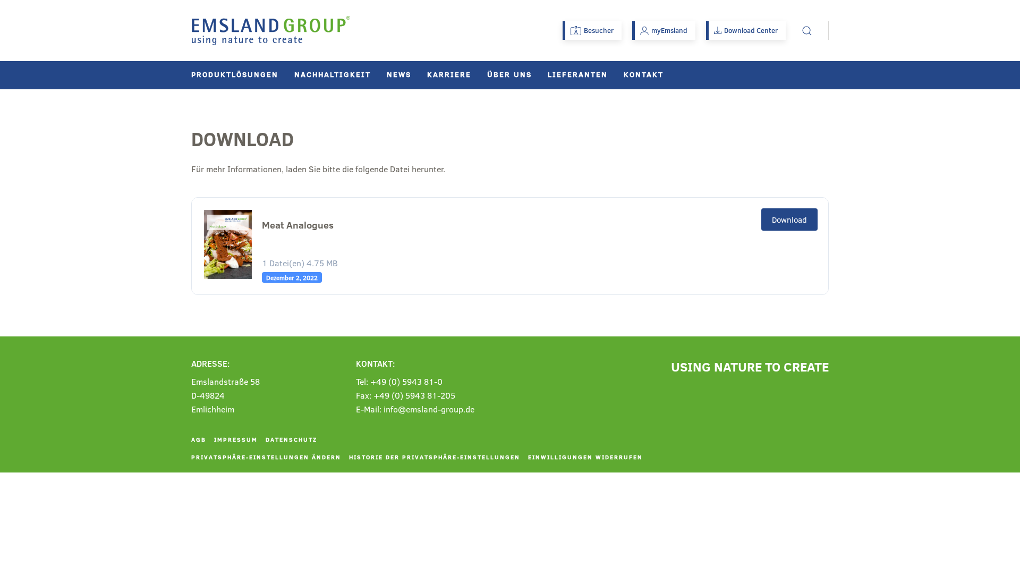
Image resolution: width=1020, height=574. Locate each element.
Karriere (449, 74)
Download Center (751, 30)
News (399, 74)
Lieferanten (578, 74)
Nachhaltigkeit (332, 74)
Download (789, 219)
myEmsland (669, 30)
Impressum (236, 439)
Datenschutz (291, 439)
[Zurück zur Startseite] (271, 30)
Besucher (599, 30)
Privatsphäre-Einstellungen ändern (266, 457)
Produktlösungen (234, 74)
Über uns (509, 74)
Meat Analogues (298, 225)
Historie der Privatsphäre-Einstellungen (434, 457)
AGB (198, 439)
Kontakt (644, 74)
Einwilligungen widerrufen (585, 457)
